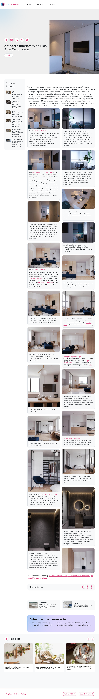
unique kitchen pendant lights (42, 173)
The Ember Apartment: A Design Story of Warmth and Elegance (17, 123)
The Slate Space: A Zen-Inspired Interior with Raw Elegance (17, 104)
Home (29, 4)
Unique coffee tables (36, 278)
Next (92, 639)
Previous (88, 639)
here (90, 365)
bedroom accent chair (49, 494)
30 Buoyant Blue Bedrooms (78, 576)
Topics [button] (9, 694)
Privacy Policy (20, 694)
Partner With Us (69, 694)
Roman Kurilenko (40, 130)
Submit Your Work (86, 694)
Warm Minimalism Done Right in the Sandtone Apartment (17, 94)
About (40, 4)
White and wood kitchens (72, 438)
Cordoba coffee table (45, 282)
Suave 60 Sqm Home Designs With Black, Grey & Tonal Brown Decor (17, 143)
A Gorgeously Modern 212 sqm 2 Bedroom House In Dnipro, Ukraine (17, 133)
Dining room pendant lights (73, 357)
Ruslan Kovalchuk (40, 269)
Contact (52, 4)
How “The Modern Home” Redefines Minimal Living (17, 113)
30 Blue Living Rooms (58, 576)
